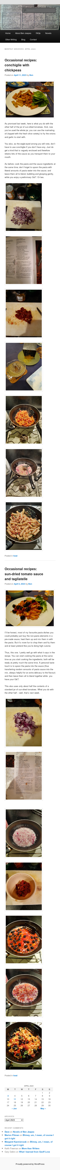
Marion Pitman (12, 1135)
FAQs (38, 33)
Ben (31, 75)
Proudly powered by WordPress (30, 1164)
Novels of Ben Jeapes (23, 1131)
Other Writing (11, 39)
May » (43, 1108)
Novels (48, 33)
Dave (7, 1131)
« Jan (14, 1108)
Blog (23, 39)
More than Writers (30, 1148)
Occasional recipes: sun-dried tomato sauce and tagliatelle (24, 573)
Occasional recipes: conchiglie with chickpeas (21, 65)
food (15, 555)
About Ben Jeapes (23, 33)
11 (15, 1099)
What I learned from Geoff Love (34, 1151)
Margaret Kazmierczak (16, 1141)
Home (8, 33)
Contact (33, 39)
